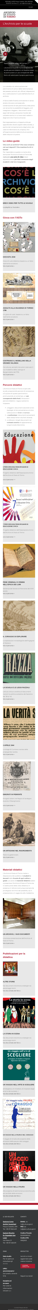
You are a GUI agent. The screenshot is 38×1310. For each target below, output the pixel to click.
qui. (10, 1291)
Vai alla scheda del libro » (12, 991)
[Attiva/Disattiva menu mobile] (34, 15)
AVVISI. (5, 1264)
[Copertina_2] (19, 487)
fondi (20, 413)
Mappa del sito (23, 1307)
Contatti (16, 1307)
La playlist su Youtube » (11, 207)
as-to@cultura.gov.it (26, 3)
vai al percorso (8, 480)
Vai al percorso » (8, 266)
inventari (26, 413)
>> (14, 480)
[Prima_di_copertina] (19, 430)
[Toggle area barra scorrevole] (36, 1)
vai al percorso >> (9, 805)
